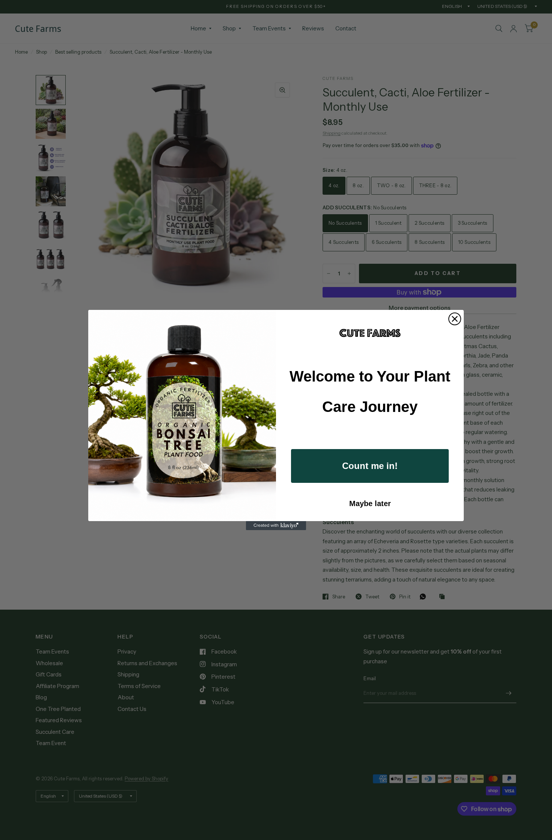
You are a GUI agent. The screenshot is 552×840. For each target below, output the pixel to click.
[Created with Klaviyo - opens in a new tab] (276, 525)
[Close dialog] (455, 319)
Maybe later (370, 503)
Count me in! (370, 466)
